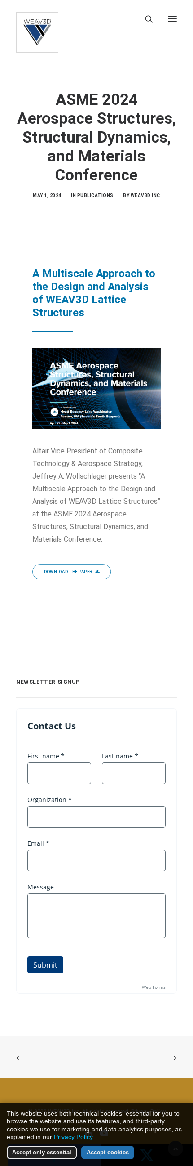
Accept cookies (108, 1152)
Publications (95, 195)
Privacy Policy (73, 1136)
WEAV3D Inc (145, 195)
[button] (172, 19)
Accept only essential (41, 1152)
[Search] (145, 19)
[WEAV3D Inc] (37, 19)
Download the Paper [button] (68, 571)
